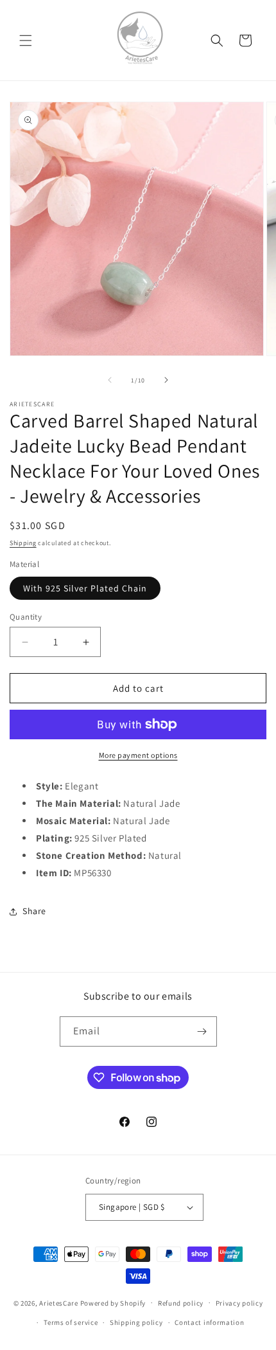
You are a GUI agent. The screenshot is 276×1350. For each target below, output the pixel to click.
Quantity (26, 616)
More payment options (138, 755)
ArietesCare (58, 1302)
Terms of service (71, 1322)
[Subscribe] (202, 1031)
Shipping (23, 543)
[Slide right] (166, 380)
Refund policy (180, 1303)
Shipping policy (136, 1322)
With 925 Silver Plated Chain (85, 588)
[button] (26, 40)
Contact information (209, 1322)
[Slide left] (110, 380)
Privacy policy (239, 1303)
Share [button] (34, 911)
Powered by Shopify (113, 1302)
